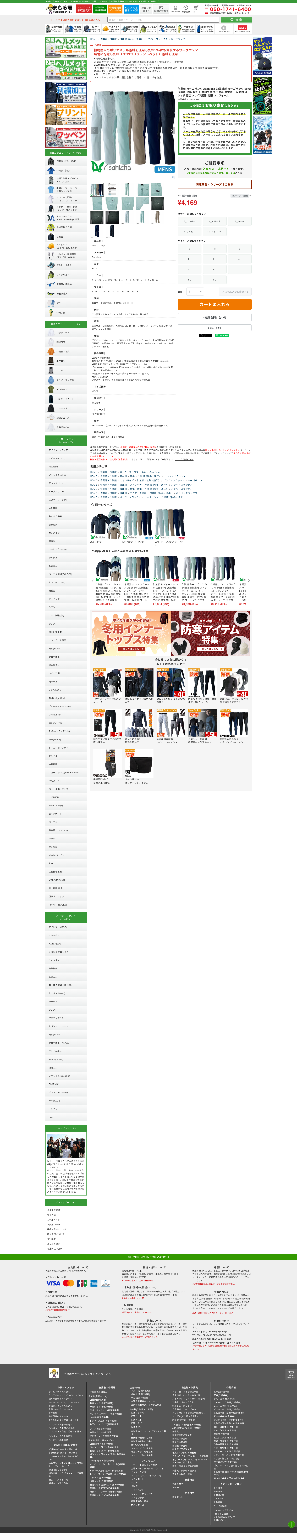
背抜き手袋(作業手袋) (224, 1416)
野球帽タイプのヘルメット (62, 1405)
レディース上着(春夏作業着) (103, 1420)
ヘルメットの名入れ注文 (61, 1436)
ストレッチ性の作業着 (142, 1455)
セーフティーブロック (59, 1466)
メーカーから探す (129, 472)
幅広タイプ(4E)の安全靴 (184, 1452)
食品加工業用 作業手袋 (225, 1437)
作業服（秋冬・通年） (131, 39)
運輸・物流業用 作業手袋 (226, 1440)
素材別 (123, 476)
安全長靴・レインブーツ (184, 1409)
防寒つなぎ (136, 1423)
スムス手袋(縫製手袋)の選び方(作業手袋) (231, 1473)
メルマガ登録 (220, 1505)
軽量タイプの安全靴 (182, 1448)
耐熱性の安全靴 (180, 1438)
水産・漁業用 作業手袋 (225, 1430)
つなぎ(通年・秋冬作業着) (102, 1460)
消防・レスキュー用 (58, 1479)
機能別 (123, 484)
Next (171, 130)
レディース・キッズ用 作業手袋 (229, 1454)
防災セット (177, 1496)
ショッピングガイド (223, 1510)
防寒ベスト (136, 1419)
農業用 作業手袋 (221, 1433)
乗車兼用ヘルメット (58, 1416)
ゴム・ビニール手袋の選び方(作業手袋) (231, 1467)
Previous (94, 130)
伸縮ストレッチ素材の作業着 (104, 1435)
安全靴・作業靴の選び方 (184, 1470)
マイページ (219, 1498)
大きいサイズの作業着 (142, 1448)
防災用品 (189, 1492)
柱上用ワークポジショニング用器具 (66, 1462)
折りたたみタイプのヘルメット (64, 1419)
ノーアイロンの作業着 (100, 1428)
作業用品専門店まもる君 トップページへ (87, 1373)
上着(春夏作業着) (98, 1399)
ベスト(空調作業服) (140, 1390)
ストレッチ (136, 484)
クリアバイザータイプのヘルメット (66, 1395)
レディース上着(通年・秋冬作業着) (107, 1470)
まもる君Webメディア (224, 1517)
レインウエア (148, 1460)
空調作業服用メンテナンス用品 (146, 1404)
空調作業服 (135, 1387)
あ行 (144, 472)
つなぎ (134, 1485)
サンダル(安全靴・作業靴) (185, 1416)
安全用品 (189, 1479)
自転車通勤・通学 (139, 1501)
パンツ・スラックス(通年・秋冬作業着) (107, 1455)
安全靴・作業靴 (190, 1387)
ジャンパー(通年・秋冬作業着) (104, 1447)
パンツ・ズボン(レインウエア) (146, 1475)
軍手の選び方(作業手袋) (225, 1461)
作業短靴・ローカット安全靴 (186, 1395)
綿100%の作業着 (139, 1444)
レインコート (137, 1478)
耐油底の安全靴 (180, 1445)
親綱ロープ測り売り (58, 1483)
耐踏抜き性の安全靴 (182, 1434)
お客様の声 (219, 1495)
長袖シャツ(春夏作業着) (101, 1403)
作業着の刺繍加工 (98, 1391)
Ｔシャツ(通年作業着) (100, 1477)
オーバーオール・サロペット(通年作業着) (107, 1465)
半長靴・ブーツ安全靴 (183, 1402)
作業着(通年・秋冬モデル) (101, 1440)
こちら (238, 173)
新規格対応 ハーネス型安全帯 (63, 1449)
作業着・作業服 (108, 39)
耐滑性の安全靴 (180, 1442)
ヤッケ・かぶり (138, 1471)
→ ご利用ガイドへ (184, 459)
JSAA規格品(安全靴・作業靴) (186, 1427)
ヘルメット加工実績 (58, 1439)
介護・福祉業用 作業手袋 (226, 1447)
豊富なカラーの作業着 (101, 1432)
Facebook (219, 1491)
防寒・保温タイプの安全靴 (185, 1465)
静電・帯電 (136, 488)
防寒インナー (137, 1426)
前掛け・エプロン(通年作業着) (105, 1495)
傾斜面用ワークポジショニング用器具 (66, 1475)
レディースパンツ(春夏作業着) (104, 1424)
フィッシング (137, 1497)
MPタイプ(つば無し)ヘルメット (64, 1402)
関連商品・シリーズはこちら (214, 184)
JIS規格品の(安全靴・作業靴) (186, 1424)
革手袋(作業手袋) (222, 1391)
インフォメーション (231, 1483)
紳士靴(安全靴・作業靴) (184, 1419)
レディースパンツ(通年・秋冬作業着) (108, 1473)
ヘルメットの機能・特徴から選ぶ (65, 1431)
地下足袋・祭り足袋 (182, 1405)
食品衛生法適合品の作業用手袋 (229, 1423)
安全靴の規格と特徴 (182, 1474)
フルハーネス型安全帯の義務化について (66, 1458)
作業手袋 (231, 1387)
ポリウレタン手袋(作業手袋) (227, 1409)
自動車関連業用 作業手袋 (226, 1444)
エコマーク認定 (138, 493)
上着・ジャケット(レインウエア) (147, 1468)
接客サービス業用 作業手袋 (227, 1451)
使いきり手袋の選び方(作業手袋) (230, 1478)
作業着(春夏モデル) (97, 1396)
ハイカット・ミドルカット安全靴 (188, 1398)
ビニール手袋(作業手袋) (225, 1405)
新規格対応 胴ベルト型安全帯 (63, 1452)
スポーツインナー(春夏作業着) (105, 1410)
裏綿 (132, 476)
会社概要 (218, 1488)
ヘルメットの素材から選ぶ (62, 1427)
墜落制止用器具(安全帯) (66, 1445)
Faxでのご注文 (221, 1513)
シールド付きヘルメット (61, 1391)
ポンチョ (135, 1482)
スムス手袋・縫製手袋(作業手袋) (230, 1412)
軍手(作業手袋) (221, 1395)
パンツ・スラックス (157, 39)
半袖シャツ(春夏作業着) (101, 1406)
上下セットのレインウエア (144, 1464)
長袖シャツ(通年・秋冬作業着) (105, 1450)
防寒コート (136, 1416)
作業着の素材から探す (142, 1441)
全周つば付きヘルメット (61, 1409)
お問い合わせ (220, 1520)
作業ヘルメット (66, 1387)
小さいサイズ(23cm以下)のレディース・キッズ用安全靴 (189, 1461)
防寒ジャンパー (138, 1412)
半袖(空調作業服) (139, 1397)
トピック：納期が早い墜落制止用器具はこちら (75, 20)
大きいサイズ (127, 480)
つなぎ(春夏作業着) (99, 1417)
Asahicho (155, 472)
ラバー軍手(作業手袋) (224, 1398)
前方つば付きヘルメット (61, 1398)
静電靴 (175, 1431)
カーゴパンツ (178, 39)
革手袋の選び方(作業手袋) (226, 1458)
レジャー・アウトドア (142, 1494)
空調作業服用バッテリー (143, 1401)
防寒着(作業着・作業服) (141, 1409)
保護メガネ (177, 1483)
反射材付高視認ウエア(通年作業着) (107, 1484)
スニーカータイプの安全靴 (185, 1391)
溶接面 (175, 1487)
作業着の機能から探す (142, 1437)
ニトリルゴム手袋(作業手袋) (227, 1402)
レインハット (137, 1489)
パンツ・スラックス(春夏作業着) (106, 1413)
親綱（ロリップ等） (58, 1469)
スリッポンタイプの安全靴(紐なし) (189, 1412)
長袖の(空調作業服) (140, 1394)
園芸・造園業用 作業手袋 (226, 1426)
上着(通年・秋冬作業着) (101, 1443)
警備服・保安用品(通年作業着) (105, 1488)
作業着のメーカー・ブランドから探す (148, 1433)
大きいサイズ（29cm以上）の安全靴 (190, 1455)
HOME (93, 39)
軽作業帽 (53, 1412)
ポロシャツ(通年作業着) (101, 1480)
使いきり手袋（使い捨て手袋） (229, 1419)
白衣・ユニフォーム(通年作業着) (106, 1491)
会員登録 (218, 1501)
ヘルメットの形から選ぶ (61, 1424)
